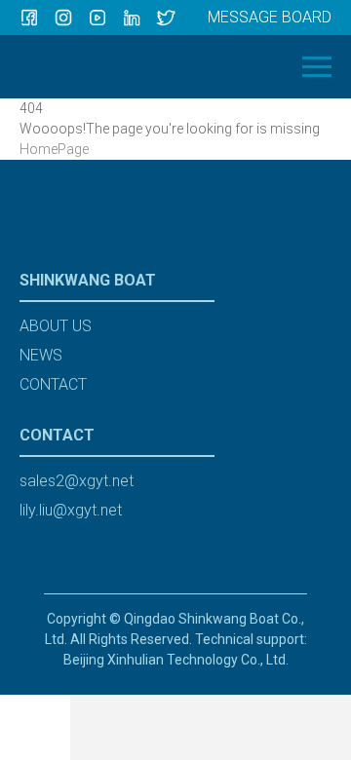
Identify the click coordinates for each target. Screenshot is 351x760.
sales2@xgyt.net (77, 481)
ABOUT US (56, 326)
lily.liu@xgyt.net (71, 510)
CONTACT (53, 384)
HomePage (54, 149)
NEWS (41, 355)
